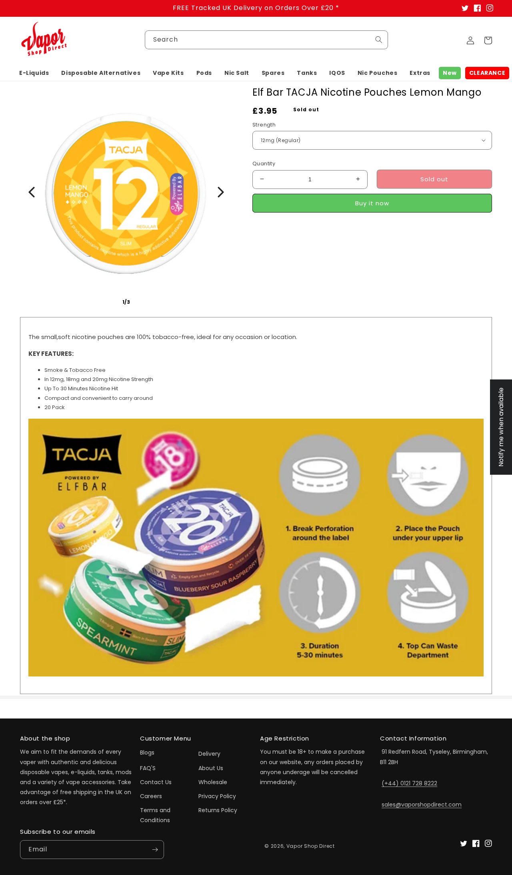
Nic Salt (236, 73)
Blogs (147, 753)
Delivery (209, 754)
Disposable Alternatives (100, 73)
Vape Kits (168, 73)
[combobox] (266, 40)
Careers (151, 796)
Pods (204, 73)
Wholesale (212, 782)
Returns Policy (217, 810)
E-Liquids (34, 73)
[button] (34, 73)
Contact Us (156, 782)
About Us (210, 768)
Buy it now (372, 203)
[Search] (379, 39)
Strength (264, 124)
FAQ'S (148, 768)
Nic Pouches (378, 73)
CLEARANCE (487, 73)
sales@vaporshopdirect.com (422, 805)
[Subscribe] (155, 849)
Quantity (263, 163)
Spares (273, 73)
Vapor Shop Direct (310, 846)
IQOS (337, 73)
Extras (420, 73)
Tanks (307, 73)
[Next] (220, 192)
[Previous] (31, 192)
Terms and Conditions (155, 815)
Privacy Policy (217, 796)
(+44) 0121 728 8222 (409, 783)
